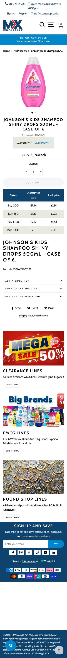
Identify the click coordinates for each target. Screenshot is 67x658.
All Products (20, 50)
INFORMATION (13, 602)
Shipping (23, 315)
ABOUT (8, 613)
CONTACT (9, 623)
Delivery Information (22, 296)
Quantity (33, 163)
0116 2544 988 (17, 4)
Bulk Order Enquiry (21, 288)
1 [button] (32, 113)
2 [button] (35, 113)
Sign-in (10, 13)
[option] (33, 39)
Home (6, 50)
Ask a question (17, 281)
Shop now (12, 385)
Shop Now (12, 517)
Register (23, 13)
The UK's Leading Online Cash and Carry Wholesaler (30, 589)
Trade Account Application (45, 13)
